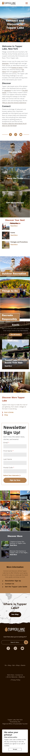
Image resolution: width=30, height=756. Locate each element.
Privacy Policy (15, 680)
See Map (15, 614)
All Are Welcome (12, 677)
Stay (6, 415)
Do (6, 665)
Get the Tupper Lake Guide (16, 587)
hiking (4, 71)
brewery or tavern (17, 67)
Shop (18, 665)
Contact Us (9, 584)
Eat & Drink (9, 412)
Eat (13, 665)
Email (5, 443)
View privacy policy (10, 737)
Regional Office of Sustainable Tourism (15, 724)
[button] (5, 495)
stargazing (7, 90)
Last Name (7, 459)
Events (12, 233)
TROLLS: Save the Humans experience (14, 103)
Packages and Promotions (19, 242)
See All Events (15, 334)
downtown (5, 63)
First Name (7, 451)
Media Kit (22, 677)
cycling (14, 71)
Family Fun (14, 223)
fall (23, 69)
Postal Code (8, 468)
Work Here (10, 675)
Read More (14, 226)
